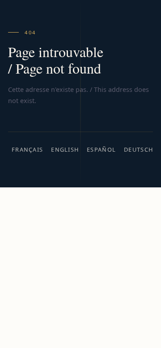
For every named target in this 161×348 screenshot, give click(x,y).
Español (101, 149)
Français (27, 149)
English (65, 149)
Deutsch (138, 149)
